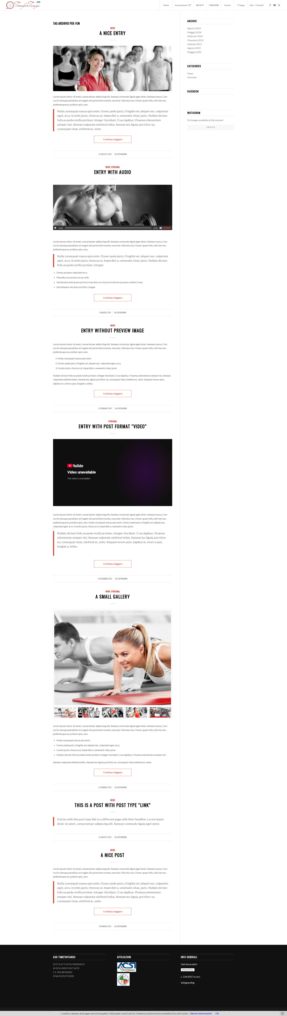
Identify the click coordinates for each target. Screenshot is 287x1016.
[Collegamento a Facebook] (270, 5)
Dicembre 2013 (195, 40)
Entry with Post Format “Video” (113, 426)
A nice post (113, 855)
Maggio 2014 (194, 32)
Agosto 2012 (194, 48)
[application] (112, 228)
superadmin (122, 154)
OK (217, 1013)
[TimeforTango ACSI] (23, 5)
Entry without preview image (112, 330)
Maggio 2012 (194, 52)
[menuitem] (166, 5)
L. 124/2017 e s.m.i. (190, 976)
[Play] (55, 227)
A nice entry (113, 33)
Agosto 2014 (194, 28)
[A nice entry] (112, 68)
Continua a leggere (112, 139)
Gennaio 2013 (194, 44)
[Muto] (160, 227)
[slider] (167, 228)
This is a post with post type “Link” (113, 805)
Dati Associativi (189, 964)
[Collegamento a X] (279, 5)
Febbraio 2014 (195, 36)
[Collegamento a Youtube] (274, 5)
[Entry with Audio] (112, 207)
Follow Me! (210, 127)
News (112, 28)
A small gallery (113, 596)
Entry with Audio (112, 172)
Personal (115, 167)
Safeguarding (187, 982)
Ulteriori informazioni (201, 1013)
